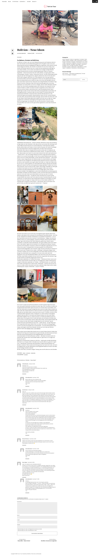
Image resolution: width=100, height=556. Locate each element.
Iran (83, 61)
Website (18, 524)
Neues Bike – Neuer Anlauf (24, 540)
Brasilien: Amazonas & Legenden (47, 540)
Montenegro (78, 64)
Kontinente (22, 1)
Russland (81, 65)
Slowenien (64, 66)
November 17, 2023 (35, 479)
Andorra (71, 59)
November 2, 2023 (32, 438)
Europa (63, 61)
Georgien (73, 61)
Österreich (84, 64)
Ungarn (63, 68)
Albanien (67, 59)
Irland (86, 61)
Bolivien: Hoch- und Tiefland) (33, 328)
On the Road (15, 1)
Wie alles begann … (81, 68)
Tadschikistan (80, 66)
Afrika (63, 59)
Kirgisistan (74, 63)
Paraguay (64, 65)
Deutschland (79, 60)
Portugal (71, 65)
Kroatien (64, 64)
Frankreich (68, 61)
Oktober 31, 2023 (31, 53)
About (9, 1)
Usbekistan (68, 68)
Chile (75, 60)
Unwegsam (74, 74)
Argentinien (76, 59)
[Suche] (93, 1)
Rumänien (76, 65)
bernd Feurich (25, 389)
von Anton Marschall (21, 53)
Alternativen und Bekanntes (75, 73)
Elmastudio (39, 553)
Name (18, 515)
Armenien (82, 59)
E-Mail (18, 519)
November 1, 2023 (35, 377)
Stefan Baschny (25, 363)
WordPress (29, 553)
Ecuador (85, 60)
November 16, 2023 (31, 462)
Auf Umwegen (68, 74)
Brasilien (71, 60)
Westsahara (74, 68)
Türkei (85, 66)
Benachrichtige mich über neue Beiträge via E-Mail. (27, 530)
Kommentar (19, 501)
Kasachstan (68, 63)
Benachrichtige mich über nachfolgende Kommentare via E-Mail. (30, 529)
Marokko (68, 64)
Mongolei (73, 64)
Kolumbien (79, 63)
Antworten (24, 373)
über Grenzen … (65, 73)
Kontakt (29, 1)
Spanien (69, 66)
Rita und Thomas (25, 438)
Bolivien (24, 353)
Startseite (4, 1)
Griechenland (79, 61)
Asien (86, 59)
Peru (68, 65)
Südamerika (33, 353)
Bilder (64, 60)
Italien (64, 63)
